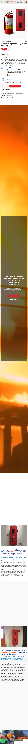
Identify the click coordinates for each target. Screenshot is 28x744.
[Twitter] (8, 98)
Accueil (2, 41)
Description (4, 103)
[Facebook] (6, 98)
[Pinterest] (9, 98)
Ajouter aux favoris (6, 89)
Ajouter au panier (15, 86)
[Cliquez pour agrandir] (3, 37)
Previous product (23, 41)
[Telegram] (13, 98)
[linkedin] (11, 98)
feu (11, 95)
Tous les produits (8, 41)
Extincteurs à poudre (11, 93)
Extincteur (8, 95)
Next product (26, 41)
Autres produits (14, 299)
